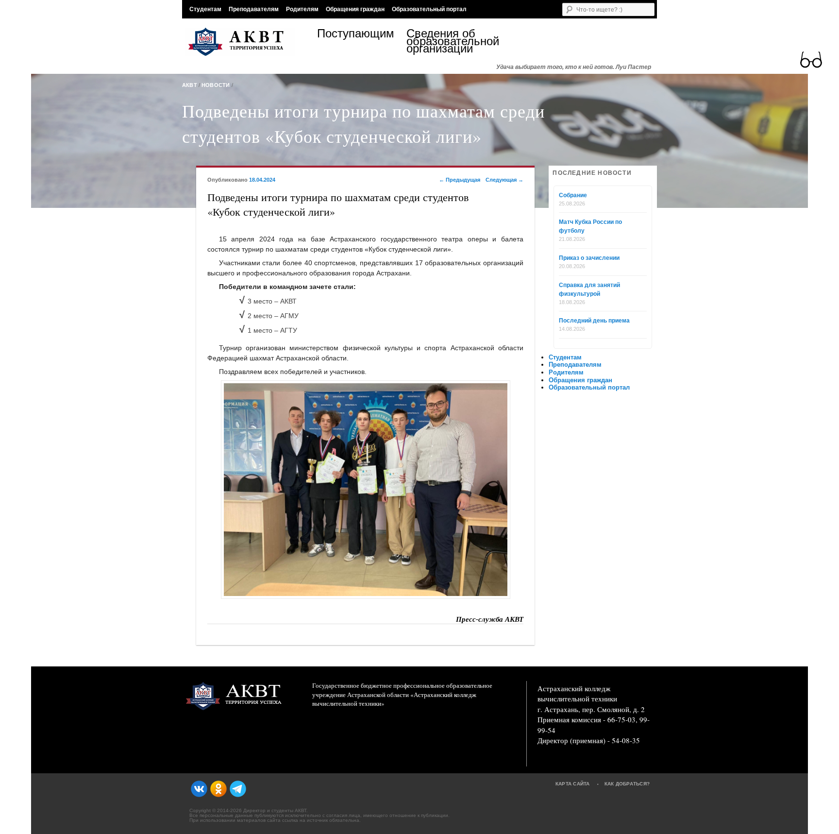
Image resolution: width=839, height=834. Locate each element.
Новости (215, 85)
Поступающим (355, 35)
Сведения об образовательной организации (451, 41)
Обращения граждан (355, 9)
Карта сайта (572, 783)
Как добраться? (627, 783)
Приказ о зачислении (589, 258)
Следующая (504, 180)
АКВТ (189, 85)
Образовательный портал (429, 9)
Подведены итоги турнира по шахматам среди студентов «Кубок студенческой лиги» (363, 123)
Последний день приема (594, 320)
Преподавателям (254, 9)
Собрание (573, 195)
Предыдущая (459, 180)
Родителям (302, 9)
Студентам (205, 9)
